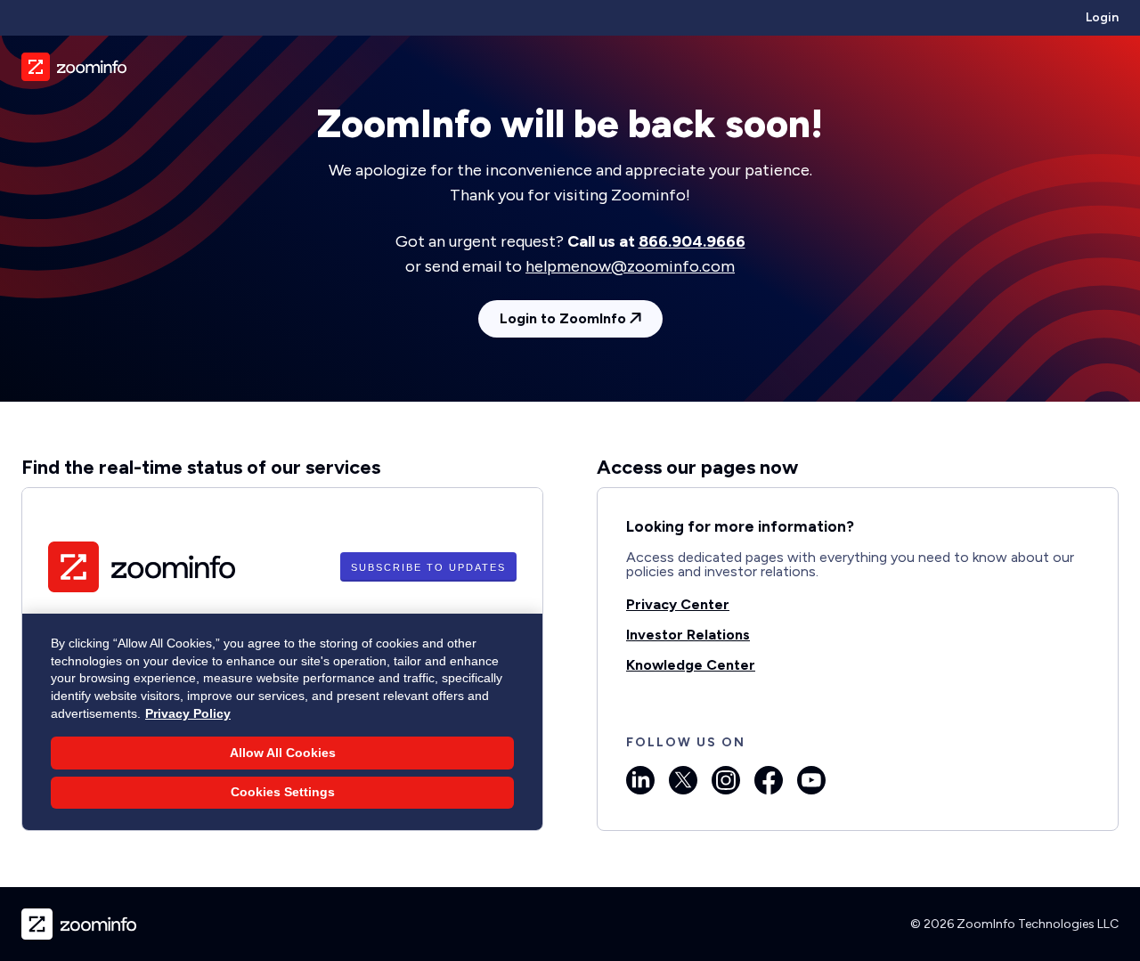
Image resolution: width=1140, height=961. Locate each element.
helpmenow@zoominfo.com (630, 266)
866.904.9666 (692, 241)
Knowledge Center (690, 664)
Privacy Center (677, 604)
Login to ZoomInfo (565, 318)
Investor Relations (688, 634)
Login (1102, 17)
